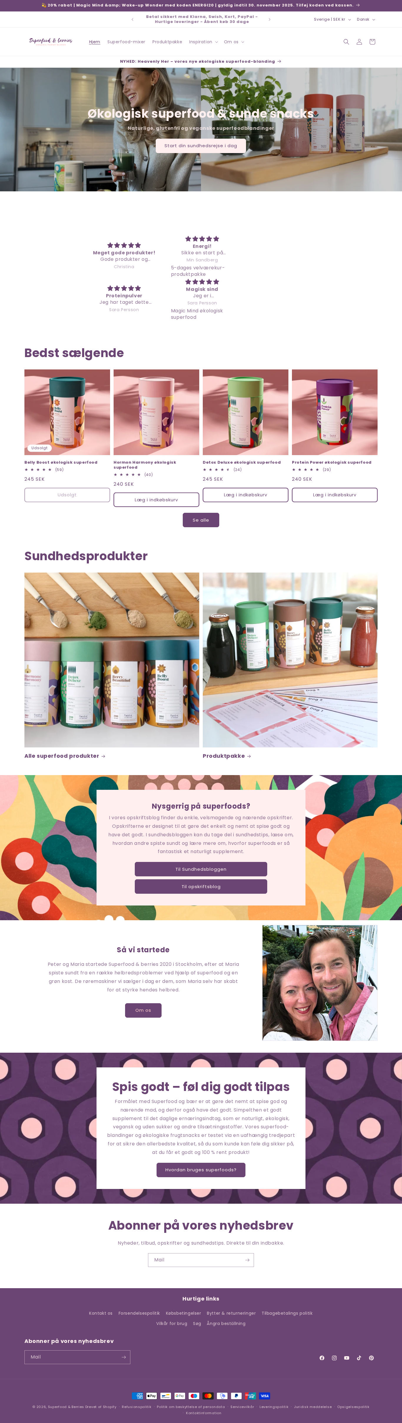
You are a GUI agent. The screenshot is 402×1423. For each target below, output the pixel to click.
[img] (124, 245)
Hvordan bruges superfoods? (201, 1170)
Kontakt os (101, 1313)
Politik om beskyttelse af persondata (191, 1406)
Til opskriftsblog (201, 886)
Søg (197, 1323)
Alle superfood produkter (61, 755)
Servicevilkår (242, 1406)
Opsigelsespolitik (353, 1406)
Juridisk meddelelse (313, 1406)
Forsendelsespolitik (139, 1313)
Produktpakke (224, 755)
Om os (143, 1010)
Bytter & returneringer (231, 1313)
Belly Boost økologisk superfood (61, 462)
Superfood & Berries (66, 1406)
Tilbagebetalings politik (287, 1313)
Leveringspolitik (274, 1406)
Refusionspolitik (136, 1406)
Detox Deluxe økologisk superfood (242, 462)
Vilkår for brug (171, 1323)
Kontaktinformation (204, 1413)
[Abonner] (247, 1260)
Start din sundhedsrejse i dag (201, 145)
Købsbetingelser (183, 1313)
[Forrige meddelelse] (132, 19)
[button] (203, 42)
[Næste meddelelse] (269, 19)
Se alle (201, 520)
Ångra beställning (226, 1323)
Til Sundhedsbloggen (201, 869)
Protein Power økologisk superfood (332, 462)
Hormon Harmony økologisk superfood (145, 465)
